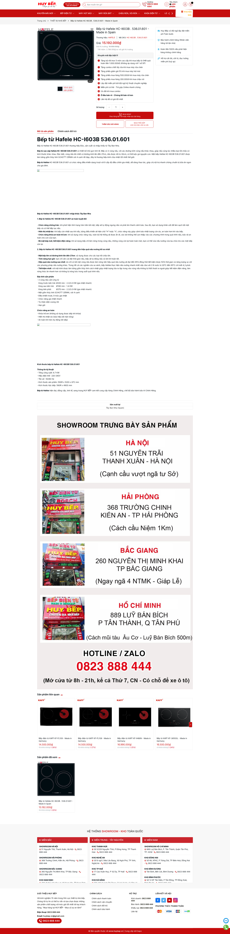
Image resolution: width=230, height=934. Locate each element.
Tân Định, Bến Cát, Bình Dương (160, 871)
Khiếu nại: (142, 908)
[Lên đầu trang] (226, 914)
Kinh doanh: (141, 899)
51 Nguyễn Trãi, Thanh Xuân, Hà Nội (57, 849)
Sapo (139, 931)
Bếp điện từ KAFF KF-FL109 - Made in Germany (55, 739)
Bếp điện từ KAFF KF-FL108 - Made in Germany (94, 739)
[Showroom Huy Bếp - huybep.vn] (49, 4)
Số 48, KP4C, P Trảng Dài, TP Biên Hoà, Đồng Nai (168, 860)
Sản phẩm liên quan (48, 694)
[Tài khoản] (185, 4)
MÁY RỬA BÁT (105, 13)
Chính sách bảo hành (101, 909)
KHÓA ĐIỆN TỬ (151, 13)
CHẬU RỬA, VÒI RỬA (128, 13)
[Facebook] (157, 900)
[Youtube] (169, 900)
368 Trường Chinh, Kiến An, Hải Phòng (58, 860)
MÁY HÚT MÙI (85, 13)
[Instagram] (175, 900)
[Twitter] (163, 900)
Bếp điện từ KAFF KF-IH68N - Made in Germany (134, 739)
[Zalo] (226, 920)
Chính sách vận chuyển (102, 902)
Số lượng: (100, 107)
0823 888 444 (152, 5)
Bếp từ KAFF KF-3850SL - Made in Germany (172, 739)
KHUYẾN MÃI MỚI (45, 13)
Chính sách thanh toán (101, 898)
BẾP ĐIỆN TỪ (66, 13)
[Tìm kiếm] (85, 4)
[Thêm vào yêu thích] (92, 29)
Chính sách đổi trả (99, 905)
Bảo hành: (142, 904)
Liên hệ (134, 911)
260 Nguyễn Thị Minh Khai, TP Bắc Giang (59, 871)
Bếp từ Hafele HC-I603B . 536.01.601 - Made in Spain (56, 802)
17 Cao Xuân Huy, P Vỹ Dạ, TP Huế (109, 871)
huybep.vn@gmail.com (53, 916)
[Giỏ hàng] (191, 4)
